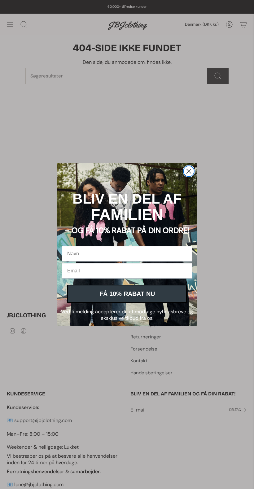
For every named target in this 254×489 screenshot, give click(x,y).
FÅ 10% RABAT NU (127, 293)
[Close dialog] (188, 171)
